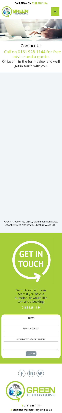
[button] (55, 11)
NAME (31, 318)
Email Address (31, 328)
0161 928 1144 (31, 405)
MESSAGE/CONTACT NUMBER (31, 339)
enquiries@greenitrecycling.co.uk (31, 409)
